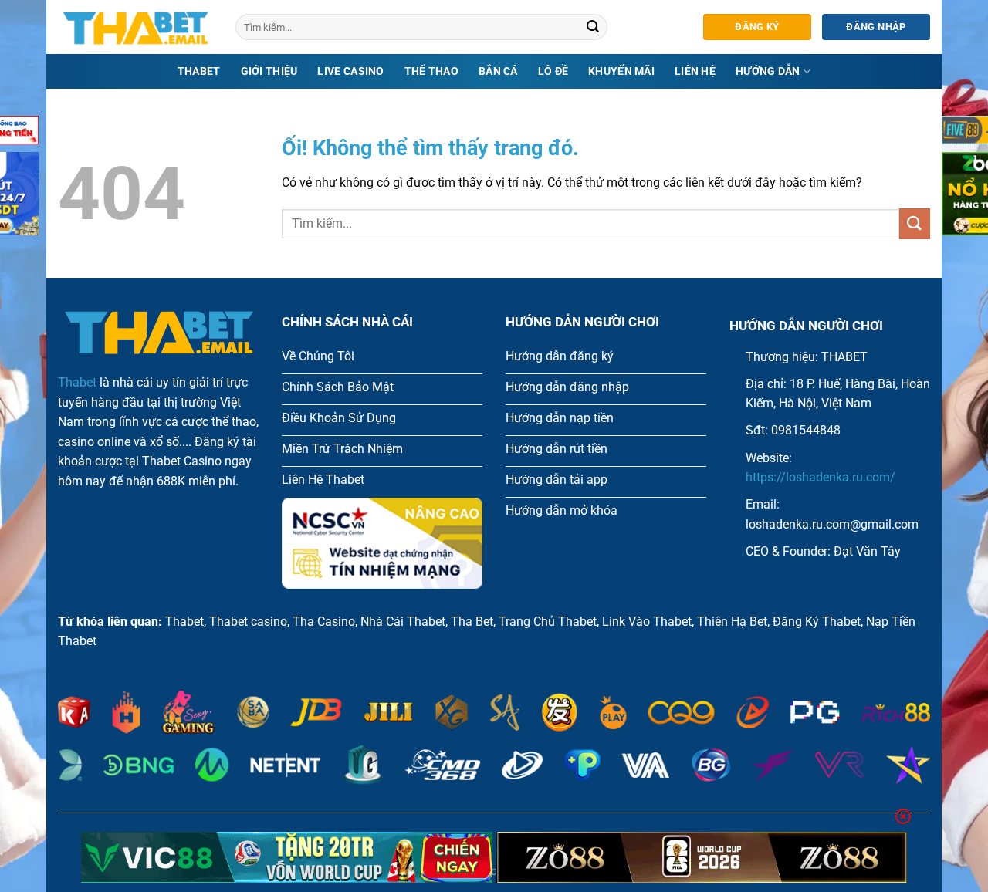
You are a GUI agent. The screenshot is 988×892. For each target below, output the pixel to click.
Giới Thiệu (269, 71)
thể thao (431, 71)
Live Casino (350, 71)
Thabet (199, 71)
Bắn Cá (498, 71)
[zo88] (702, 857)
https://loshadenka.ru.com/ (820, 477)
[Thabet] (135, 27)
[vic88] (286, 857)
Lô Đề (553, 71)
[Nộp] (593, 27)
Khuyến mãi (621, 71)
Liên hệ (695, 71)
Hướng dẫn (768, 71)
